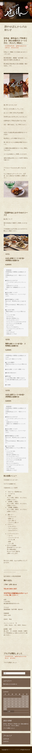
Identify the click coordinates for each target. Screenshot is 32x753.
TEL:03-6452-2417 (10, 589)
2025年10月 (6, 739)
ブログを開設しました (13, 653)
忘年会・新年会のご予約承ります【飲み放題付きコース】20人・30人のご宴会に (16, 40)
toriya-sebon (15, 47)
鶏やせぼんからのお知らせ (10, 684)
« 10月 (8, 711)
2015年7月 (5, 741)
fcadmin (13, 658)
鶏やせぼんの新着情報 (14, 749)
